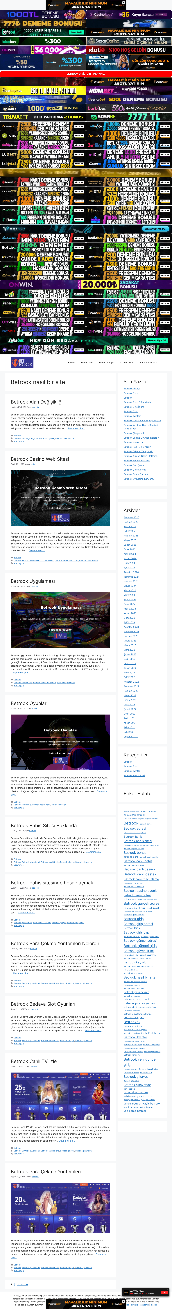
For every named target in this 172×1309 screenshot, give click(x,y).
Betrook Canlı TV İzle (34, 1061)
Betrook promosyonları (139, 1003)
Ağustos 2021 (131, 736)
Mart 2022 (129, 704)
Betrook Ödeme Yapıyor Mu (138, 451)
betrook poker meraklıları (44, 682)
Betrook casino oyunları (142, 891)
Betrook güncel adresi (140, 941)
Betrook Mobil (147, 966)
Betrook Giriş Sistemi (135, 469)
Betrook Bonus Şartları (136, 474)
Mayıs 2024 (130, 586)
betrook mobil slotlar (131, 970)
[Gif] (86, 173)
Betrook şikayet (67, 862)
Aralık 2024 (130, 554)
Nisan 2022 (130, 700)
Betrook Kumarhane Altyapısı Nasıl (142, 420)
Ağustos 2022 (131, 681)
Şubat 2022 (130, 709)
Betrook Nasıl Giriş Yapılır (137, 447)
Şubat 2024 (130, 599)
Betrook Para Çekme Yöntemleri (46, 1171)
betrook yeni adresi (152, 1052)
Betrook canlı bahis (22, 805)
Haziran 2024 (131, 581)
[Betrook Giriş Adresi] (22, 362)
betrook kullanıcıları (132, 966)
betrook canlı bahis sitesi (134, 865)
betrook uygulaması (66, 682)
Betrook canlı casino (139, 869)
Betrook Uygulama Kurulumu (139, 479)
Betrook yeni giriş (132, 1055)
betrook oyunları (58, 805)
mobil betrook (131, 1107)
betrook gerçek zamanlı (149, 908)
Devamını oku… (76, 428)
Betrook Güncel (132, 936)
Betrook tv (132, 1022)
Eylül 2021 (129, 732)
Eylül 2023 (129, 622)
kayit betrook (151, 1103)
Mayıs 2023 (130, 640)
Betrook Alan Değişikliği (36, 402)
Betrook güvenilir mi (31, 862)
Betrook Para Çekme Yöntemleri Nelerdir (55, 943)
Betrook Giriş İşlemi (134, 407)
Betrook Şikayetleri (134, 433)
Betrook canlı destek (140, 874)
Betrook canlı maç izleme (141, 879)
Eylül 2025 (129, 531)
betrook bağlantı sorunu (134, 848)
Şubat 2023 (130, 654)
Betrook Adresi (132, 388)
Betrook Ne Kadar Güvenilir (135, 982)
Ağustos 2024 (131, 572)
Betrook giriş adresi (138, 924)
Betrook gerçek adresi (142, 903)
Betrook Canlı (131, 411)
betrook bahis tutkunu (131, 845)
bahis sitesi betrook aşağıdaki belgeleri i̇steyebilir (141, 819)
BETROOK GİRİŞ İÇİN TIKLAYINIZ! (86, 73)
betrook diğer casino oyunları (147, 899)
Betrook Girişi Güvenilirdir (137, 402)
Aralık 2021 (130, 718)
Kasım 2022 (130, 668)
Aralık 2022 (130, 663)
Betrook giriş (134, 919)
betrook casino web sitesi (66, 560)
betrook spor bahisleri (147, 1007)
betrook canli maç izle (149, 857)
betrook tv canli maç (133, 1026)
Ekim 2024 (129, 563)
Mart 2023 (129, 649)
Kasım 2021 (130, 723)
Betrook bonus (135, 853)
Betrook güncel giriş (140, 945)
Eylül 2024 (129, 567)
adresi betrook (148, 811)
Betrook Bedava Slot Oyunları (43, 1004)
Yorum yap (19, 441)
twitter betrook (146, 1107)
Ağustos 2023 (131, 627)
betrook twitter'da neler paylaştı (135, 1041)
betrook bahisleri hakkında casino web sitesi (34, 560)
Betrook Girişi (132, 928)
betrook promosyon (132, 996)
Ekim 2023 (129, 617)
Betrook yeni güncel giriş (140, 1062)
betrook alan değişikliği (24, 438)
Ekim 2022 (129, 672)
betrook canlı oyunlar (45, 438)
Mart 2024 (129, 595)
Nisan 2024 (130, 590)
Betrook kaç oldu (136, 962)
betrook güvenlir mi (148, 955)
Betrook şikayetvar (83, 862)
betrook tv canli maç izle (135, 1029)
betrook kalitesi (145, 958)
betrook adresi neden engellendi (135, 833)
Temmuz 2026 (131, 517)
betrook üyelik (146, 1072)
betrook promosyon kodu (137, 999)
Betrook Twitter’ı (132, 416)
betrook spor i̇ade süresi (132, 1011)
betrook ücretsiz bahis (131, 1073)
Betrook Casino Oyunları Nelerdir (141, 437)
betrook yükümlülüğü (131, 1069)
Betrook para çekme (136, 992)
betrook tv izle (153, 1033)
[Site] (43, 126)
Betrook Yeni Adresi (149, 362)
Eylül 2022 (129, 677)
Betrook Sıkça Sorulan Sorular (138, 1014)
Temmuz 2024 (131, 576)
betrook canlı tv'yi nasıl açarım (134, 883)
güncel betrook (132, 1103)
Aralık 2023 (130, 608)
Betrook (72, 362)
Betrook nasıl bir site (64, 438)
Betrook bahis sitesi (138, 841)
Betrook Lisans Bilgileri (148, 1069)
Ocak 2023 (129, 659)
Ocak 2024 (129, 604)
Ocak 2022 (129, 713)
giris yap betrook (132, 1099)
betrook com (130, 899)
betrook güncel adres (150, 937)
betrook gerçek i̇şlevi (131, 908)
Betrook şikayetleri (131, 1081)
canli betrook (130, 1089)
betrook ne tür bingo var (132, 985)
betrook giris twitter (134, 914)
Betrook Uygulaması (33, 581)
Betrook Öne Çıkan (134, 465)
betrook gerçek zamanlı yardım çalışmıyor (138, 911)
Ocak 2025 (129, 549)
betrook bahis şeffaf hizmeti (149, 845)
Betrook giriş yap (136, 932)
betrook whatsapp (151, 1044)
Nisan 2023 (130, 645)
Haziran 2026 (131, 522)
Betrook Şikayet (106, 362)
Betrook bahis (133, 836)
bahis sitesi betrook (134, 814)
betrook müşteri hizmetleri (135, 973)
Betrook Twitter (126, 362)
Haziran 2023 (131, 636)
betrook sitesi (130, 1007)
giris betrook (130, 1096)
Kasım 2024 (130, 558)
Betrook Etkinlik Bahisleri (137, 460)
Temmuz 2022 (131, 686)
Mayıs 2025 (130, 540)
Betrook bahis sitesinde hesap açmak (52, 882)
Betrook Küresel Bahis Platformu (141, 456)
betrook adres (146, 824)
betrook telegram (134, 1017)
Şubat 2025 (130, 544)
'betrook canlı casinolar (131, 812)
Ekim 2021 (129, 727)
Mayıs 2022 (130, 695)
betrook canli (131, 856)
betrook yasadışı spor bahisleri (134, 1048)
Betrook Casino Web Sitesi (40, 459)
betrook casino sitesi (137, 895)
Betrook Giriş (87, 362)
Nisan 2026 (130, 526)
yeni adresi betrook (135, 1110)
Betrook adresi (135, 828)
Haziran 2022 (131, 691)
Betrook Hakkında (133, 442)
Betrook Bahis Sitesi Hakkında (44, 825)
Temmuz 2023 (131, 631)
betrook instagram (131, 958)
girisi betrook (144, 1096)
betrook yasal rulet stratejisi (133, 1052)
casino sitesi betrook (136, 1092)
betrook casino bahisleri (134, 886)
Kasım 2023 (130, 613)
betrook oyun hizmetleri (134, 988)
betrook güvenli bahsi (131, 955)
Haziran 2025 (131, 535)
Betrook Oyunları (29, 703)
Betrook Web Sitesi (133, 1044)
